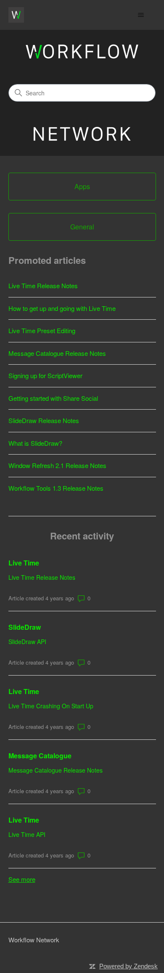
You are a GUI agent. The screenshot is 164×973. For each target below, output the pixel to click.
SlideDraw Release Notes (43, 420)
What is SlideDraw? (35, 443)
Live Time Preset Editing (41, 330)
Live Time (23, 563)
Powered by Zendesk (128, 966)
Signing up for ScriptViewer (45, 375)
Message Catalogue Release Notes (57, 353)
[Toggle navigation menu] (141, 15)
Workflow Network (33, 939)
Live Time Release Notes (43, 285)
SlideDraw (24, 627)
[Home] (16, 15)
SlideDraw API (27, 641)
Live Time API (26, 834)
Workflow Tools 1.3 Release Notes (55, 488)
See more (21, 879)
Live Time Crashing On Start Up (50, 706)
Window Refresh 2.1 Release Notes (57, 465)
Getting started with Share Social (53, 398)
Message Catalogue (39, 755)
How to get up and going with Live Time (62, 308)
